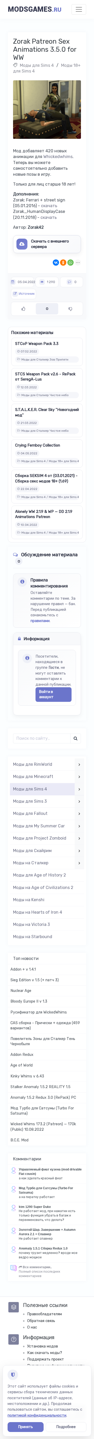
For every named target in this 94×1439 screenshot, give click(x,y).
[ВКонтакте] (56, 262)
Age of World (21, 1065)
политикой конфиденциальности (37, 1415)
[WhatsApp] (70, 262)
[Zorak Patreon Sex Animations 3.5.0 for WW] (47, 109)
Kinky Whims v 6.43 (27, 1076)
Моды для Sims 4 (37, 65)
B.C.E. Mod (19, 1140)
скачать (49, 205)
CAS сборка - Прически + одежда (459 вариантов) (45, 1025)
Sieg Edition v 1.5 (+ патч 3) (34, 980)
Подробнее (66, 1427)
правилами (40, 621)
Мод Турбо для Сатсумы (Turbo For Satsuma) (42, 1111)
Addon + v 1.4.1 (23, 969)
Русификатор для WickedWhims (38, 1012)
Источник (26, 294)
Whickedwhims (58, 156)
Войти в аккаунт (46, 694)
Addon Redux (21, 1054)
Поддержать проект (45, 1359)
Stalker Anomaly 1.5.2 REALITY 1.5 (40, 1087)
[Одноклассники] (63, 262)
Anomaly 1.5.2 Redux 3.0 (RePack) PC (43, 1097)
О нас (32, 1327)
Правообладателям (44, 1314)
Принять (25, 1427)
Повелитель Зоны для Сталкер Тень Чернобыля (42, 1041)
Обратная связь (41, 1321)
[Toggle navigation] (79, 9)
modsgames (34, 9)
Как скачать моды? (44, 1353)
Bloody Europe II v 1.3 (28, 1001)
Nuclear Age (20, 991)
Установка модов (42, 1346)
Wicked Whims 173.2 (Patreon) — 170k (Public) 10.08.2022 (43, 1126)
